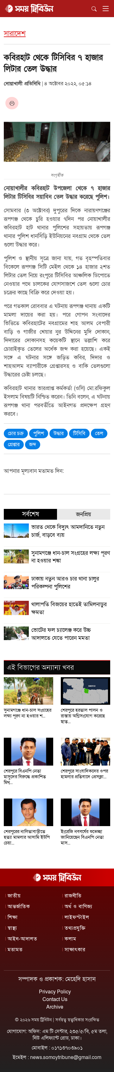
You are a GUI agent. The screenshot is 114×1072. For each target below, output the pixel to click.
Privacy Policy (55, 991)
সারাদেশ (15, 33)
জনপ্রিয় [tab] (83, 514)
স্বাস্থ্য (12, 928)
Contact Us (54, 999)
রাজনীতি (73, 895)
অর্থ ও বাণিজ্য (78, 906)
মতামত (15, 949)
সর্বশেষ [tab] (30, 514)
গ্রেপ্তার (14, 444)
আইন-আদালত (22, 938)
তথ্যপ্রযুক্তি (75, 928)
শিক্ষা (13, 917)
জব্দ (32, 444)
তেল (99, 433)
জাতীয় (14, 895)
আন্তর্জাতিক (19, 906)
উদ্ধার (59, 433)
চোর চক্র (16, 433)
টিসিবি (79, 433)
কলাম (70, 938)
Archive (54, 1007)
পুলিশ (38, 433)
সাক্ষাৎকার (75, 949)
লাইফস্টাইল (77, 917)
